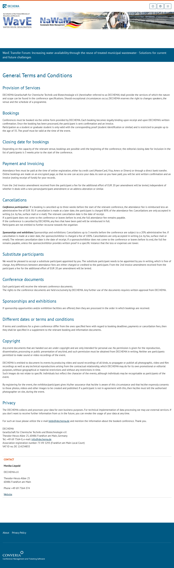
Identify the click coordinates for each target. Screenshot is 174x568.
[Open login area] (153, 6)
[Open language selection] (160, 6)
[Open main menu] (167, 6)
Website (8, 494)
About (6, 532)
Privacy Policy (19, 532)
